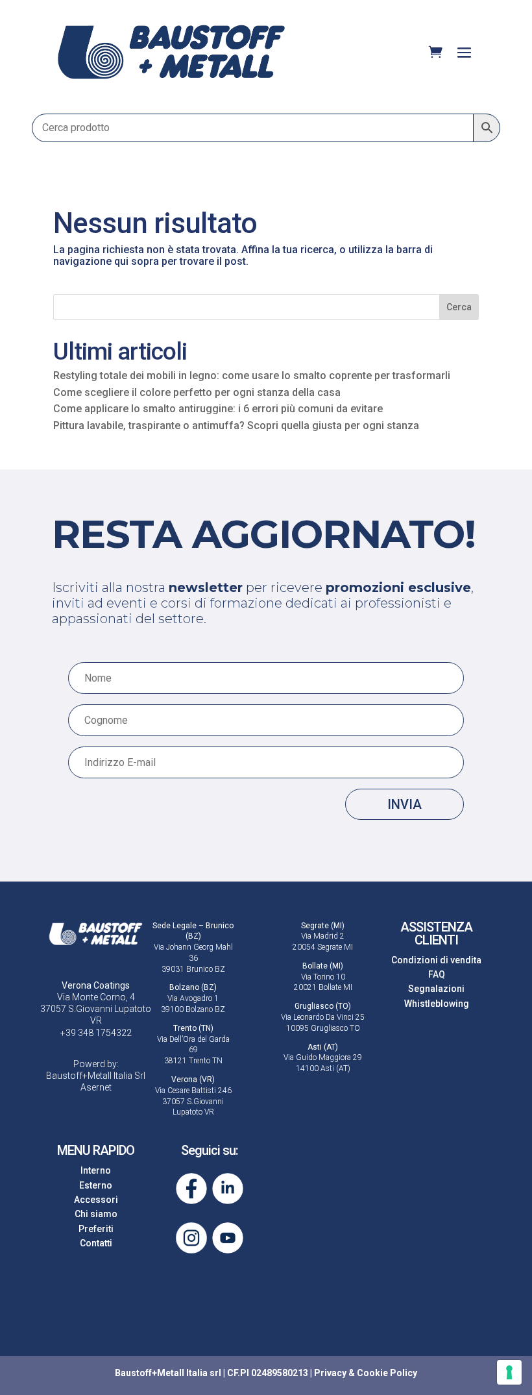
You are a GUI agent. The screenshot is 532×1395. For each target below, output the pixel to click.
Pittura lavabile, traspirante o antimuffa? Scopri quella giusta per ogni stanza (236, 425)
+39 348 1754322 (96, 1033)
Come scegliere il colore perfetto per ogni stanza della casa (197, 392)
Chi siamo (96, 1214)
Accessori (96, 1199)
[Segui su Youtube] (227, 1237)
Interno (95, 1170)
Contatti (96, 1243)
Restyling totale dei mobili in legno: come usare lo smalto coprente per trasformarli (251, 375)
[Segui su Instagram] (191, 1237)
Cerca (459, 307)
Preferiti (96, 1229)
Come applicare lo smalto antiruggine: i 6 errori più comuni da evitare (218, 408)
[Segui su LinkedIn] (227, 1188)
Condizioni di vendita (436, 960)
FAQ (436, 974)
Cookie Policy (387, 1373)
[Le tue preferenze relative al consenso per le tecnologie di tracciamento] (509, 1372)
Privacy (330, 1373)
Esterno (95, 1185)
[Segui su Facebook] (191, 1188)
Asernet (96, 1087)
